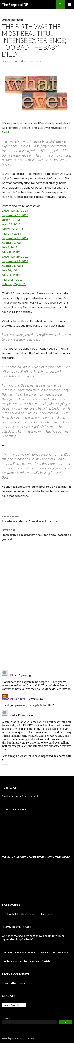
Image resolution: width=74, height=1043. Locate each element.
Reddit (6, 132)
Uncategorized (12, 19)
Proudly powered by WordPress (18, 1038)
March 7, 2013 (11, 233)
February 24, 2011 (14, 284)
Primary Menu (69, 4)
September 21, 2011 (15, 261)
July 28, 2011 (10, 270)
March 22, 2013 (12, 229)
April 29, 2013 (11, 224)
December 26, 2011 (15, 256)
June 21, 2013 (11, 219)
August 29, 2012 (12, 242)
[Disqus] (37, 607)
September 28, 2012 (15, 238)
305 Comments (32, 61)
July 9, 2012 (9, 247)
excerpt (16, 796)
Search (6, 1018)
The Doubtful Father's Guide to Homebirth (27, 914)
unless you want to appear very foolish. (27, 961)
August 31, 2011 (12, 265)
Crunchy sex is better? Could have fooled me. (30, 519)
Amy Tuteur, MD (12, 61)
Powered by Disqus (13, 983)
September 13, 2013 (15, 215)
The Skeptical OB (15, 4)
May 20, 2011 (11, 275)
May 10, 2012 (11, 252)
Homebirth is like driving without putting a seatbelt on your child (36, 535)
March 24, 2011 (12, 279)
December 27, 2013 (15, 210)
